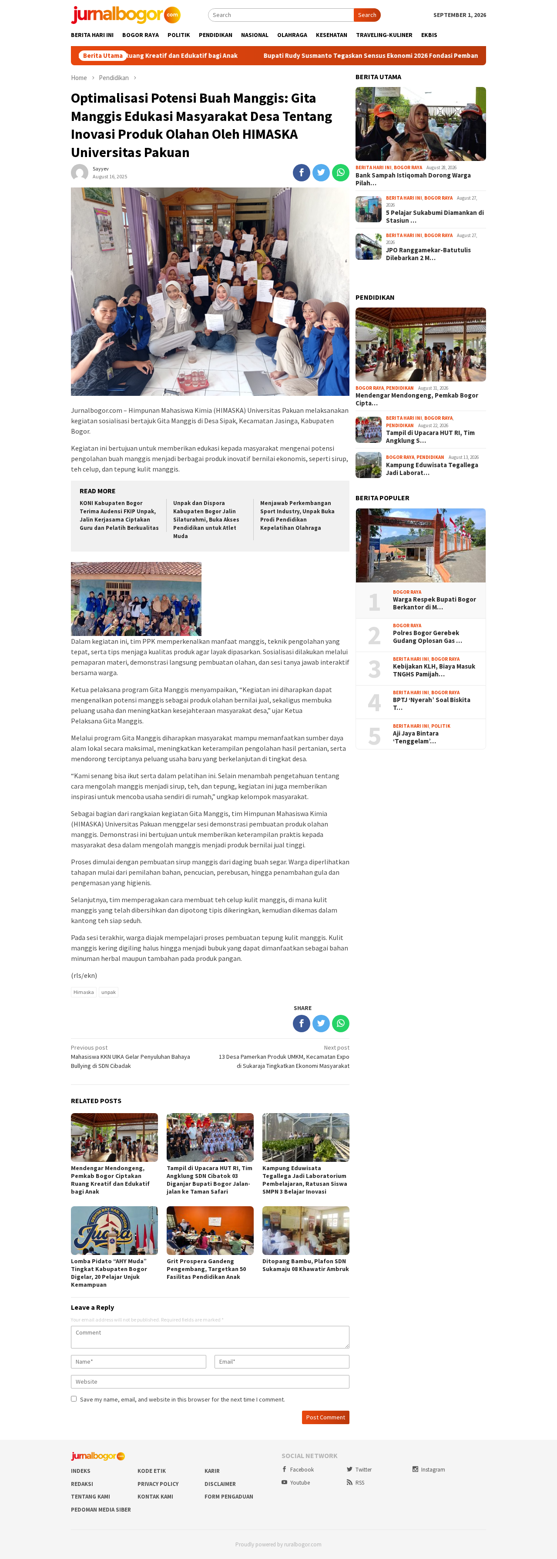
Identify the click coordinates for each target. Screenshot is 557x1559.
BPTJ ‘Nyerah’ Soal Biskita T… (431, 704)
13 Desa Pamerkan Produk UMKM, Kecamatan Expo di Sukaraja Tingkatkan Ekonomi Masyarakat (284, 1057)
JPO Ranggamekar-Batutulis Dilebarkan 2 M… (428, 254)
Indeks (81, 1471)
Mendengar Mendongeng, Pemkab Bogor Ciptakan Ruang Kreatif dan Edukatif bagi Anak (110, 1179)
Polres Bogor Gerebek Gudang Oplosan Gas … (427, 637)
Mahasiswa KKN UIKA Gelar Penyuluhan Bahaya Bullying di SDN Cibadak (130, 1057)
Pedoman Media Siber (101, 1509)
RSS (360, 1482)
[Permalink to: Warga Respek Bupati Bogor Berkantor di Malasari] (421, 545)
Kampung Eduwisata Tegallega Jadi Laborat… (432, 469)
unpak (108, 992)
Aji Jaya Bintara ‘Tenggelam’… (416, 737)
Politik (440, 726)
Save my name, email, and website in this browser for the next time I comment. (182, 1399)
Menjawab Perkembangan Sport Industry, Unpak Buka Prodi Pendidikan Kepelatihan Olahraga (297, 515)
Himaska (84, 992)
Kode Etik (152, 1471)
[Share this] (301, 172)
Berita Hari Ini (374, 167)
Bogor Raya (408, 167)
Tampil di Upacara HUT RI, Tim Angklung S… (430, 437)
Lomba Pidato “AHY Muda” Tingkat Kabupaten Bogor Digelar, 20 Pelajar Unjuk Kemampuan (109, 1272)
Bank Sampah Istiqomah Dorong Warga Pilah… (413, 179)
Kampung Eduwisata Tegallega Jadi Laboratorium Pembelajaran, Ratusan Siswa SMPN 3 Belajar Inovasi (304, 1179)
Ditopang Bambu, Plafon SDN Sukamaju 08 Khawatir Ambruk (305, 1265)
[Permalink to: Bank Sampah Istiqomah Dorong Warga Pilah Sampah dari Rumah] (421, 124)
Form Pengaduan (229, 1496)
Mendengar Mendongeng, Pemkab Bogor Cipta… (417, 399)
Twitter (364, 1469)
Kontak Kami (155, 1496)
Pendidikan (400, 388)
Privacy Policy (158, 1484)
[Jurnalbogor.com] (126, 14)
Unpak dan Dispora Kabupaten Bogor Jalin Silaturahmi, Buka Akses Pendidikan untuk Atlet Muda (206, 519)
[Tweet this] (321, 172)
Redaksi (82, 1484)
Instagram (433, 1469)
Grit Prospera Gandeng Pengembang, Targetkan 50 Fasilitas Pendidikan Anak (206, 1269)
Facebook (302, 1469)
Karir (212, 1471)
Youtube (300, 1482)
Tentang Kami (90, 1496)
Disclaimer (220, 1484)
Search (367, 15)
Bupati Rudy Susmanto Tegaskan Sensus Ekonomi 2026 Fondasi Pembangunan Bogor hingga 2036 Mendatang (386, 56)
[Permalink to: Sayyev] (79, 172)
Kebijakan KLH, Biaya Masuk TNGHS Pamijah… (434, 670)
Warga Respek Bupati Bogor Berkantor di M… (434, 603)
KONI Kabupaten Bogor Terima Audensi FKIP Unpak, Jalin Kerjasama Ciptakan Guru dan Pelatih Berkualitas (119, 515)
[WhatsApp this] (340, 172)
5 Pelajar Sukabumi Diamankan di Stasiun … (435, 216)
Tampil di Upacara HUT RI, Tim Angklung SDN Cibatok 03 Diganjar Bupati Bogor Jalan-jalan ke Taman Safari (209, 1179)
